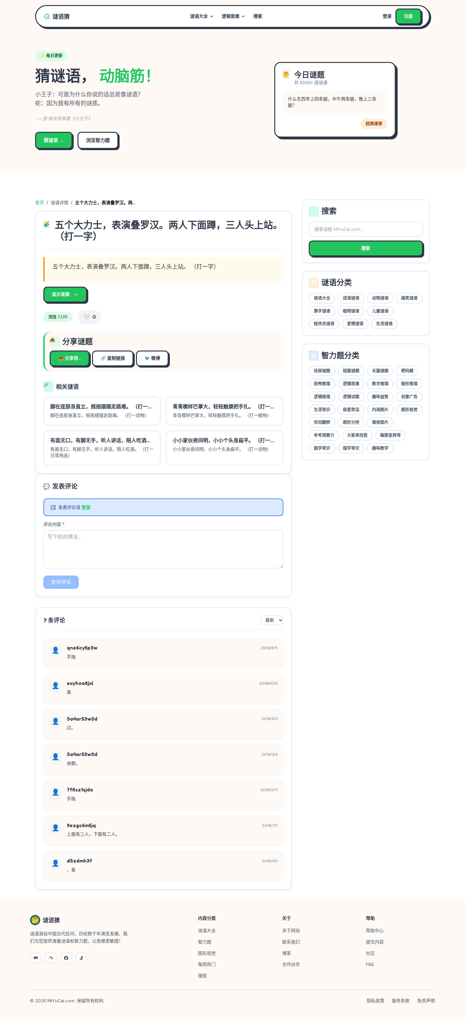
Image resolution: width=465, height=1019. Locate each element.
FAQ (370, 964)
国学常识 (322, 448)
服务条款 (401, 1001)
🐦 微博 (152, 358)
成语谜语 (351, 298)
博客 (286, 953)
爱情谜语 (355, 323)
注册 (408, 16)
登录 (387, 16)
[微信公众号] (35, 958)
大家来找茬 (357, 435)
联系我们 (291, 942)
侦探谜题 (322, 371)
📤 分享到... (69, 358)
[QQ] (66, 958)
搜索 (257, 16)
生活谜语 (384, 323)
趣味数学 (380, 448)
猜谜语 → (54, 140)
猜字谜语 (322, 311)
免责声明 (426, 1001)
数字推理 (380, 384)
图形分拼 (351, 422)
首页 (39, 202)
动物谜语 (380, 298)
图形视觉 (409, 409)
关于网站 (291, 930)
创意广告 (409, 397)
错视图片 (380, 422)
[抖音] (81, 958)
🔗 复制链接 (113, 358)
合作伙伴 (291, 964)
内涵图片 (380, 409)
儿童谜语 (380, 311)
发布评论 (61, 582)
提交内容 (375, 942)
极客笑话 (351, 409)
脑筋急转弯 (390, 435)
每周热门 (207, 964)
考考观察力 (324, 435)
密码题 (407, 371)
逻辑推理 (322, 397)
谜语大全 (199, 16)
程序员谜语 (324, 323)
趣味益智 (380, 397)
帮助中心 (375, 930)
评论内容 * (54, 524)
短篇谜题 (351, 371)
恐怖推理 (322, 384)
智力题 (204, 942)
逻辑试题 (351, 397)
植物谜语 (351, 311)
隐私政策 (375, 1001)
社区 (370, 953)
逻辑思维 (230, 16)
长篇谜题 (380, 371)
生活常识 (322, 409)
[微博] (51, 958)
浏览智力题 (98, 140)
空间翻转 (322, 422)
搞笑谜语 (409, 298)
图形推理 (409, 384)
